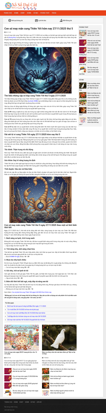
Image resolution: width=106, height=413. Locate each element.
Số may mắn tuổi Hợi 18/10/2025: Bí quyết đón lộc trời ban (26, 320)
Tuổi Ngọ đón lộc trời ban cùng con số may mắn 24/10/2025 (26, 316)
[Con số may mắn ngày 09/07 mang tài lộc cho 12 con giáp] (21, 337)
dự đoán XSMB (33, 101)
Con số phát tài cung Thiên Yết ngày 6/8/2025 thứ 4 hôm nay (31, 292)
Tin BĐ (54, 13)
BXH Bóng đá (67, 20)
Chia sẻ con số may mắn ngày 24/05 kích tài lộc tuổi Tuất (94, 43)
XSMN (29, 13)
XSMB (16, 13)
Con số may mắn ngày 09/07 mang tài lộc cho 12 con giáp (20, 353)
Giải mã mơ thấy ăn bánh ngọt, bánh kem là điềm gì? (93, 103)
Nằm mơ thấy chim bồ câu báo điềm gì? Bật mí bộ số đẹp (58, 353)
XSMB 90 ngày (15, 256)
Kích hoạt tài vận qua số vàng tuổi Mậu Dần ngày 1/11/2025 (26, 306)
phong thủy (12, 37)
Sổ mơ (35, 13)
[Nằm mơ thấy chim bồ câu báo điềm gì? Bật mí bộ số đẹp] (59, 337)
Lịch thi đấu (42, 20)
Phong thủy (44, 13)
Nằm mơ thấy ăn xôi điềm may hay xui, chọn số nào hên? (94, 95)
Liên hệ (39, 402)
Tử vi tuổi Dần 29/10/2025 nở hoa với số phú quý (23, 309)
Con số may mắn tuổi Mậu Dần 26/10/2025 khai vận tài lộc (26, 313)
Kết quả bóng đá (17, 20)
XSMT (23, 13)
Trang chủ (8, 13)
